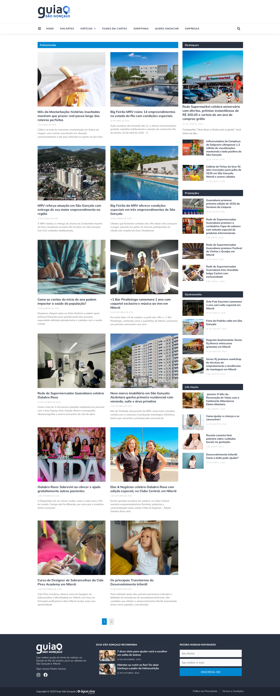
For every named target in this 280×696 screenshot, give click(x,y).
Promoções (192, 193)
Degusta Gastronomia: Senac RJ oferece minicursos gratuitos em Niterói (224, 343)
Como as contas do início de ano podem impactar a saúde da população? (67, 301)
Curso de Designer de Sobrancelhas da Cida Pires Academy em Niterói (70, 582)
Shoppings (141, 28)
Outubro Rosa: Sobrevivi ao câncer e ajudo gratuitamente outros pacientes (69, 489)
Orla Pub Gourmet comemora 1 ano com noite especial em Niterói (224, 305)
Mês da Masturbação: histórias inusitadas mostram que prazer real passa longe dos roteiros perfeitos (69, 116)
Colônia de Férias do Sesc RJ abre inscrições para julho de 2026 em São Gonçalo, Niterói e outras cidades (223, 171)
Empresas (192, 28)
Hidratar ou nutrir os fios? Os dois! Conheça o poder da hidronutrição (138, 666)
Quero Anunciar (167, 28)
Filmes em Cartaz (114, 28)
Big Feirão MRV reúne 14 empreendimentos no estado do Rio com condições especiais (142, 114)
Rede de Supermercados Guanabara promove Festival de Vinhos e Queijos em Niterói (224, 249)
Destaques (192, 45)
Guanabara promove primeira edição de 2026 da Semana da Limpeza (223, 204)
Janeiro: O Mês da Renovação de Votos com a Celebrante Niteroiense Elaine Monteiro (222, 399)
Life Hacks (191, 387)
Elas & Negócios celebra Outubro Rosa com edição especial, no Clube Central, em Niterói (143, 489)
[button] (238, 28)
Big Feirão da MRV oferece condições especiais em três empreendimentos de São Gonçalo (142, 210)
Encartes (67, 28)
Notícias (87, 28)
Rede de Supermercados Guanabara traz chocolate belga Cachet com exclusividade (222, 271)
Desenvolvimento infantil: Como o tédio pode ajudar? (222, 456)
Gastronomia (193, 294)
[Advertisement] (182, 11)
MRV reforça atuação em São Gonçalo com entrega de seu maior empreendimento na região (69, 210)
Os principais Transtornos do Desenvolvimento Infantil (131, 582)
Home (50, 28)
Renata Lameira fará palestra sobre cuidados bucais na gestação (221, 439)
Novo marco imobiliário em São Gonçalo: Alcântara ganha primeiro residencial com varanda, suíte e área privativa (141, 397)
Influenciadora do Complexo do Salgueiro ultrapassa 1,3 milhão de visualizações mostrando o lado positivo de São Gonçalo (223, 148)
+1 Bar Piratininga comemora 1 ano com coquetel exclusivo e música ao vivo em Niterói (140, 303)
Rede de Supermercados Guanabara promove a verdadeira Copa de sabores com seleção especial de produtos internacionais (223, 226)
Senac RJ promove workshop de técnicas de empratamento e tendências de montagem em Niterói (223, 364)
